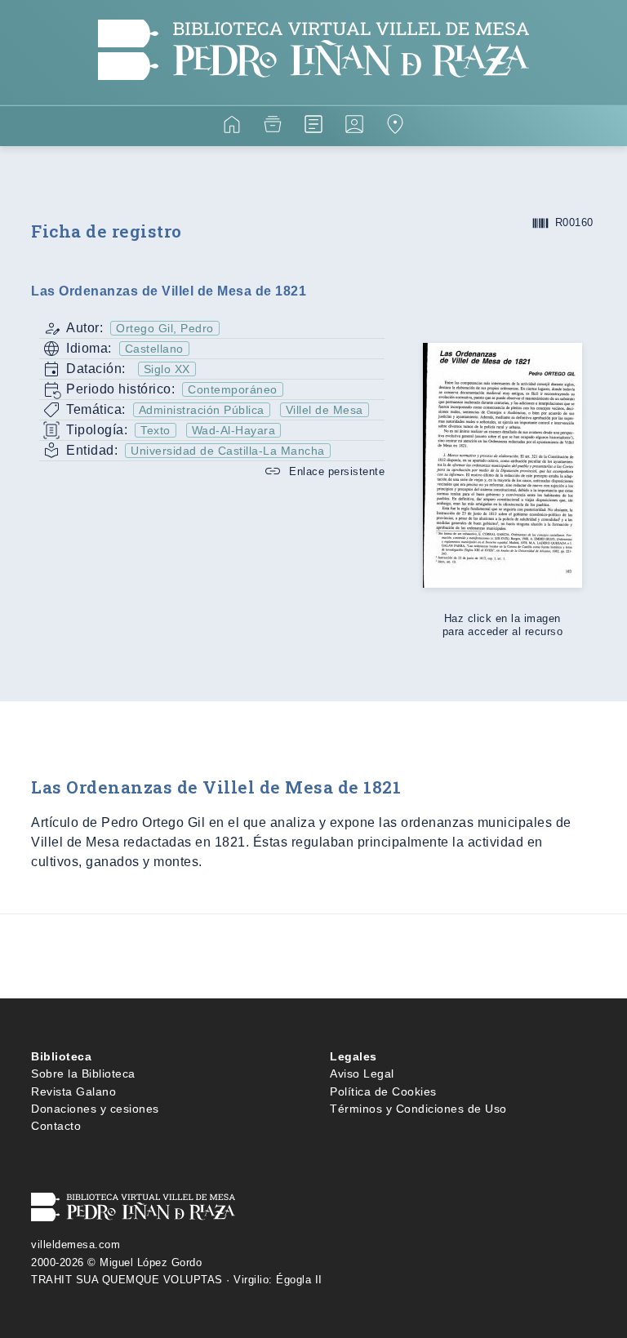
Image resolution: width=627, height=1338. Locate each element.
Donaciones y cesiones (95, 1108)
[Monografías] (313, 127)
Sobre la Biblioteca (83, 1073)
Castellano (154, 348)
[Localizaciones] (395, 127)
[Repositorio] (272, 127)
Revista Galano (73, 1091)
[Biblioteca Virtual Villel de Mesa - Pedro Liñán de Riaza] (313, 95)
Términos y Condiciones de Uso (418, 1108)
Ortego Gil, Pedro (165, 328)
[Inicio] (231, 127)
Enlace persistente (337, 471)
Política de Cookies (383, 1091)
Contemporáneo (233, 389)
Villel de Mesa (324, 409)
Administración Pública (202, 409)
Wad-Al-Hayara (234, 430)
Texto (155, 430)
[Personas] (354, 127)
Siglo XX (167, 369)
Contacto (56, 1125)
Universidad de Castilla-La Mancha (228, 450)
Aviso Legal (362, 1073)
